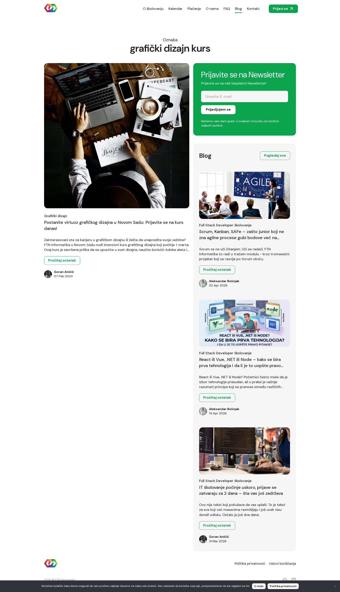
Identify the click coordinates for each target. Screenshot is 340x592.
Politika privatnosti (250, 563)
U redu (258, 586)
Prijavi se (280, 8)
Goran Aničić (64, 272)
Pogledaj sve (275, 155)
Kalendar (175, 8)
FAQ (227, 8)
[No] (335, 586)
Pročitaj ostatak (62, 260)
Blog (238, 8)
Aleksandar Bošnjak (224, 281)
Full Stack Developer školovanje (225, 225)
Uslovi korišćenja (282, 563)
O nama (212, 8)
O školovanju (153, 8)
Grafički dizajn (55, 216)
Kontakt (253, 8)
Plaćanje (194, 8)
